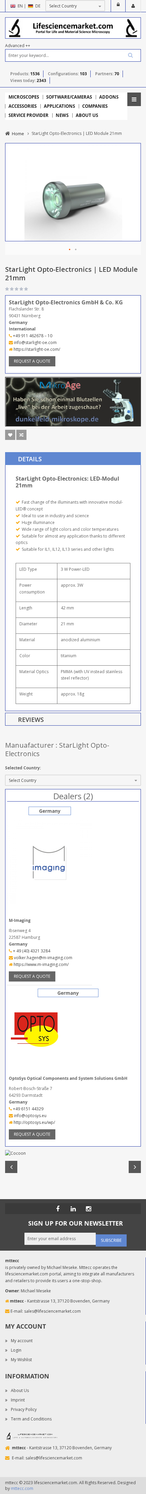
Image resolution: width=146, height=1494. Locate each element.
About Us (20, 1390)
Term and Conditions (31, 1419)
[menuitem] (23, 97)
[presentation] (73, 458)
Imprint (18, 1400)
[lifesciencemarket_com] (88, 1208)
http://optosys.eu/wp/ (34, 1122)
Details (30, 459)
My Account (133, 6)
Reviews (31, 719)
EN (20, 6)
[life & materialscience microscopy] (73, 28)
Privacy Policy (24, 1409)
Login (118, 6)
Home (18, 133)
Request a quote (32, 361)
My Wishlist (21, 1359)
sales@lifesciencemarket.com (52, 1311)
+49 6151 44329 (27, 1109)
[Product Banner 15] (73, 401)
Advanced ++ (17, 45)
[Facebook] (57, 1208)
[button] (70, 250)
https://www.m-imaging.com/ (41, 964)
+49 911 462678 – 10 (32, 336)
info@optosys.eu (30, 1115)
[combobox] (73, 55)
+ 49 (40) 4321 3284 (31, 951)
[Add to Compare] (21, 435)
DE (37, 6)
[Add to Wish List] (10, 435)
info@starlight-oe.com (35, 342)
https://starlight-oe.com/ (36, 349)
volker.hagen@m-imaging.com (42, 958)
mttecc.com (22, 1488)
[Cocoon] (73, 1153)
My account (22, 1341)
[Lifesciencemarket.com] (73, 1208)
